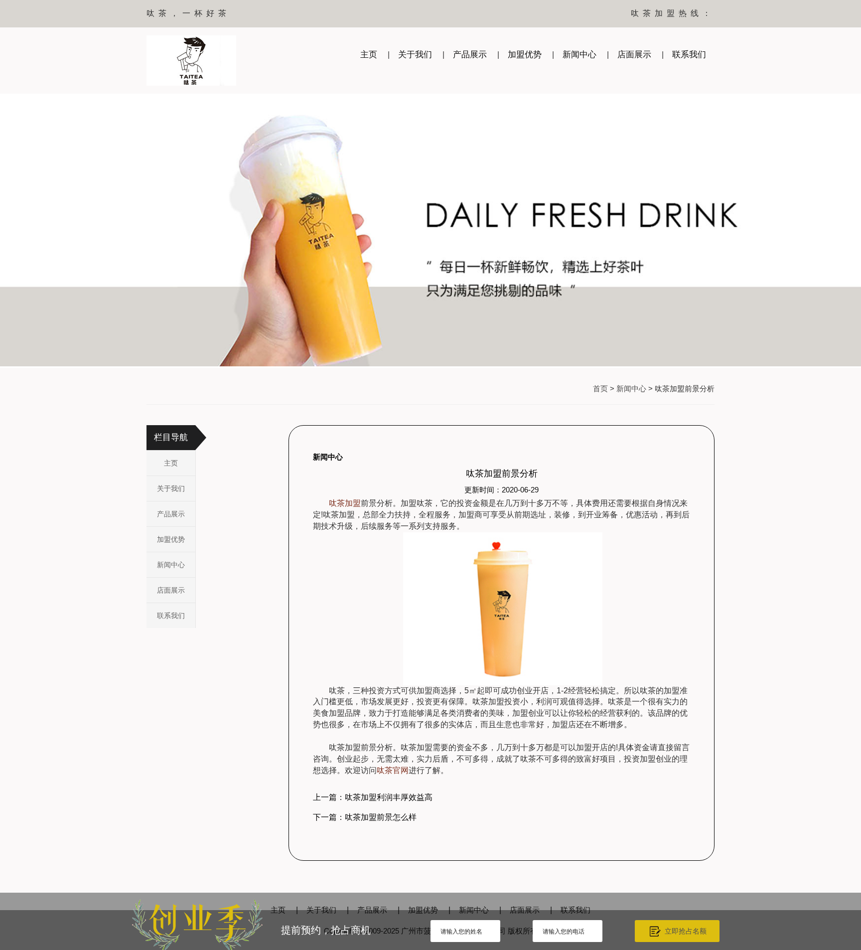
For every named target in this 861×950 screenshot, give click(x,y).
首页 (600, 388)
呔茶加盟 (345, 503)
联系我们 (689, 54)
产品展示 (470, 54)
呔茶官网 (393, 770)
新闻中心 (579, 54)
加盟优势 (525, 54)
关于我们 (415, 54)
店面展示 (634, 54)
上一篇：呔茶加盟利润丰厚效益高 (372, 797)
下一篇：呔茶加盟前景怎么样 (365, 817)
